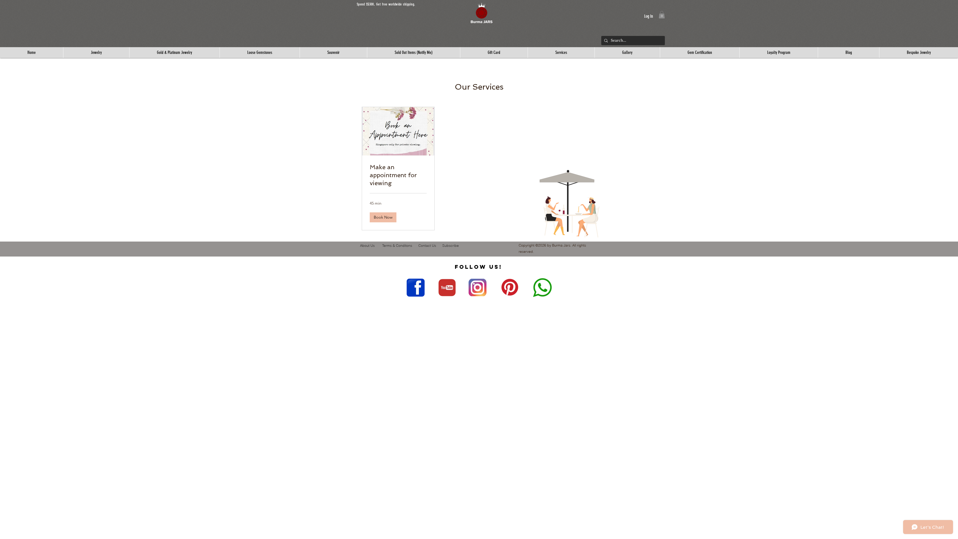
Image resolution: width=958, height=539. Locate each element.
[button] (481, 13)
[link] (398, 175)
